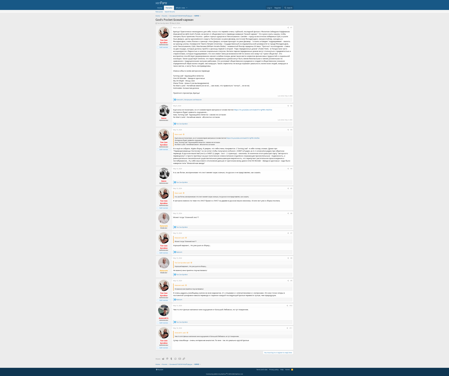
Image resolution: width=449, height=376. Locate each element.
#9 (291, 281)
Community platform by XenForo (224, 374)
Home (159, 8)
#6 (291, 213)
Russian (160, 370)
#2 (291, 106)
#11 (291, 328)
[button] (186, 8)
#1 (291, 28)
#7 (291, 233)
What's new (180, 8)
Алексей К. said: (180, 333)
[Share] (288, 27)
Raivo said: (178, 134)
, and (189, 100)
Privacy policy (274, 370)
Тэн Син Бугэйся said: (182, 263)
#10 (291, 306)
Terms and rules (261, 370)
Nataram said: (179, 238)
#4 (291, 169)
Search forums (170, 12)
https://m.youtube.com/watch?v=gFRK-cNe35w (253, 110)
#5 (291, 188)
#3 (291, 130)
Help (282, 370)
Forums (169, 8)
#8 (291, 258)
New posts (159, 12)
